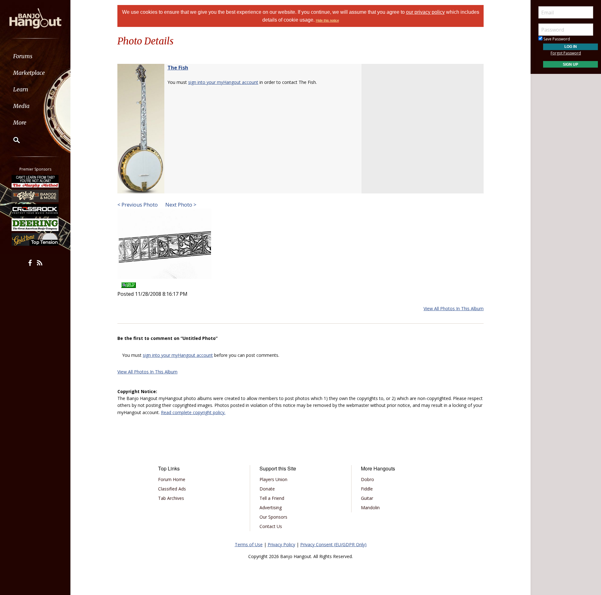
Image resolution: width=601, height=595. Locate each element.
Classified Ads (172, 489)
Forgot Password (566, 53)
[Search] (12, 140)
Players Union (273, 479)
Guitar (367, 498)
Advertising (270, 507)
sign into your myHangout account (223, 82)
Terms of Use (249, 544)
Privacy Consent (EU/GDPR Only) (333, 544)
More (19, 122)
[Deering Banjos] (35, 225)
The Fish (177, 67)
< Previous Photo (137, 204)
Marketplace (29, 72)
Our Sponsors (273, 517)
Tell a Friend (271, 498)
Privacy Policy (281, 544)
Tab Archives (171, 498)
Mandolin (370, 507)
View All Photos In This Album (454, 308)
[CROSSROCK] (35, 210)
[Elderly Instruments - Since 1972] (35, 195)
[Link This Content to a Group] (128, 283)
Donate (267, 489)
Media (21, 106)
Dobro (367, 479)
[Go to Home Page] (35, 17)
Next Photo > (180, 204)
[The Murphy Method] (35, 181)
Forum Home (171, 479)
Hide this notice (327, 20)
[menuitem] (35, 56)
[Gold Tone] (35, 239)
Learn (20, 89)
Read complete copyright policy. (193, 412)
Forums (23, 56)
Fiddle (367, 489)
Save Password (556, 39)
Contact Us (270, 526)
